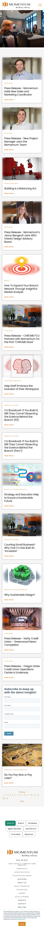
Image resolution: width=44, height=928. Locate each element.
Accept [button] (22, 924)
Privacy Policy (21, 919)
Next (22, 801)
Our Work (22, 879)
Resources (29, 834)
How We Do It (31, 829)
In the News (8, 83)
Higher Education (14, 829)
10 (25, 795)
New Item (22, 907)
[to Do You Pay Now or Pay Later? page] (22, 755)
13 (35, 795)
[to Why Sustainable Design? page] (22, 575)
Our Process (22, 890)
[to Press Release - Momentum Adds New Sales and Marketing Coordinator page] (22, 68)
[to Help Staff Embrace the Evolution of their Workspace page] (22, 366)
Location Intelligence (22, 876)
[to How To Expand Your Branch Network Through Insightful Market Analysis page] (22, 266)
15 (4, 798)
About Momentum (22, 886)
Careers (22, 893)
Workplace (14, 183)
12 (31, 795)
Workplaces (22, 869)
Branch (7, 183)
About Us (22, 883)
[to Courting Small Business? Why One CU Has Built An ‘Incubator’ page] (22, 525)
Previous (22, 792)
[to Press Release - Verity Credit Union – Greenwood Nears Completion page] (22, 619)
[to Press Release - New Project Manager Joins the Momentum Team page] (22, 118)
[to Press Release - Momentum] (22, 212)
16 (7, 798)
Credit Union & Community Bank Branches (22, 864)
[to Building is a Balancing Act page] (22, 169)
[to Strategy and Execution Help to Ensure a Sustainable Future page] (22, 475)
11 (28, 795)
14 (38, 795)
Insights (22, 900)
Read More (9, 100)
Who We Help (22, 860)
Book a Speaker (22, 897)
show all (10, 823)
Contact (22, 904)
